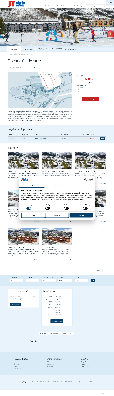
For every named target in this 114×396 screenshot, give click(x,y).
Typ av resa (14, 277)
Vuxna (61, 277)
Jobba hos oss (18, 362)
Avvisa (33, 215)
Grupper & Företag (86, 366)
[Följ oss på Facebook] (30, 345)
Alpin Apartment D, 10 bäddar (85, 171)
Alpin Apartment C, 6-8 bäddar (53, 171)
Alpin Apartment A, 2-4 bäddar (19, 171)
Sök (93, 280)
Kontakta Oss (17, 368)
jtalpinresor (58, 302)
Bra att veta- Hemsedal (52, 6)
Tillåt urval (57, 215)
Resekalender (23, 291)
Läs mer (102, 183)
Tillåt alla (81, 215)
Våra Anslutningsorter (66, 6)
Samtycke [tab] (32, 185)
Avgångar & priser (36, 67)
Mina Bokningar (78, 6)
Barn (77, 277)
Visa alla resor (15, 304)
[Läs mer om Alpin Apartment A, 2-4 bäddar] (23, 160)
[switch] (47, 208)
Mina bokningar (54, 359)
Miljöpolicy (84, 364)
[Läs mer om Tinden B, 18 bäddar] (57, 236)
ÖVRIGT (84, 359)
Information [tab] (57, 185)
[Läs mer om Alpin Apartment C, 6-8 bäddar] (57, 160)
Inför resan (50, 362)
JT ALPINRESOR (21, 359)
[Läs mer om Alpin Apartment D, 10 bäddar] (90, 160)
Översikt (26, 67)
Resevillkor (50, 366)
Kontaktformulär (57, 321)
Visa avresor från (48, 277)
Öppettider (17, 364)
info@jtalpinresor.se (60, 299)
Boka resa (90, 99)
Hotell (45, 67)
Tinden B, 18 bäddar (49, 247)
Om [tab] (82, 185)
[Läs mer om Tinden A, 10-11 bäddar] (23, 236)
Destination (30, 277)
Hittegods (83, 362)
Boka (102, 138)
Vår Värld (16, 366)
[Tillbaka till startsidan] (22, 4)
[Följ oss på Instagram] (33, 345)
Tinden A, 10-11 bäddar (16, 247)
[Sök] (103, 5)
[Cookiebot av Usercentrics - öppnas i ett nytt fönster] (85, 179)
